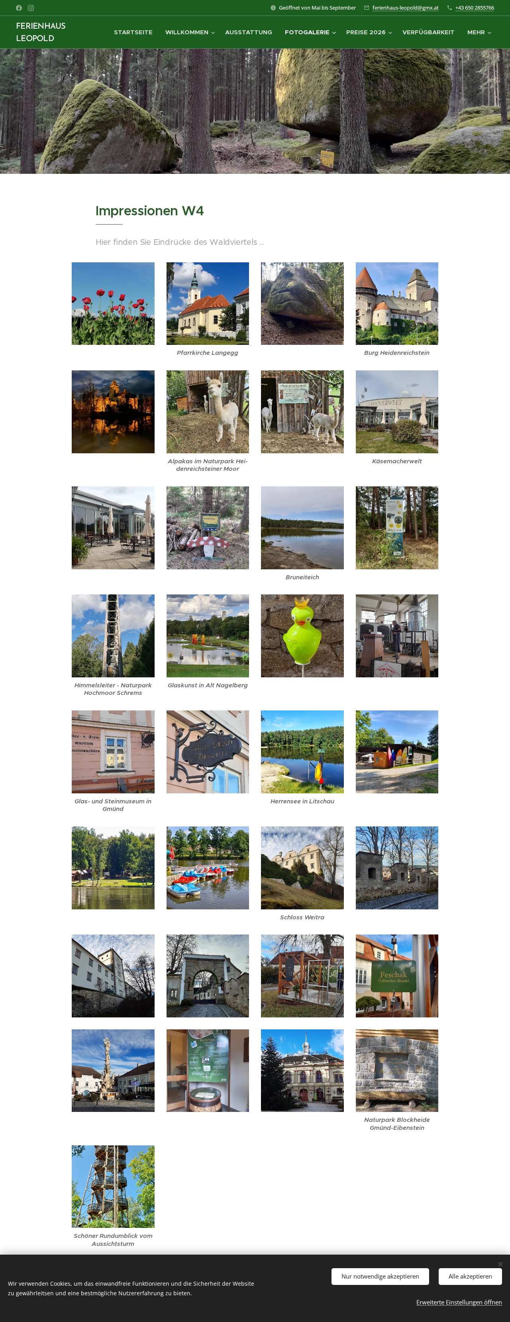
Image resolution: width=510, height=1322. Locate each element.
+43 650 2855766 (474, 7)
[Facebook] (19, 8)
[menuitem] (135, 32)
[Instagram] (31, 8)
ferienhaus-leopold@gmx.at (406, 7)
